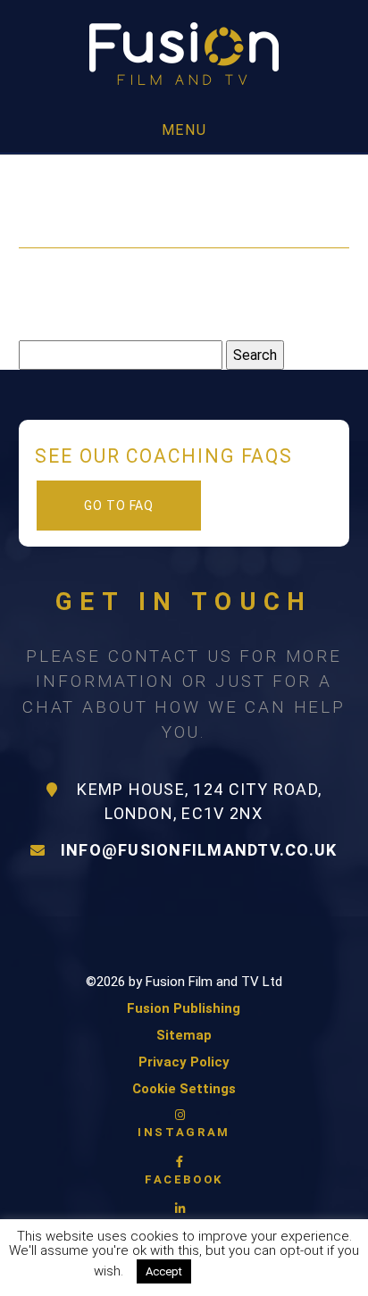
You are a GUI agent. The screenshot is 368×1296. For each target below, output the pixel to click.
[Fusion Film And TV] (184, 54)
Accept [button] (164, 1271)
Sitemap (184, 1035)
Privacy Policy (184, 1062)
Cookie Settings (184, 1089)
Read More (241, 1271)
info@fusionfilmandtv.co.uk (199, 849)
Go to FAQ (119, 505)
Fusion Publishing (183, 1008)
